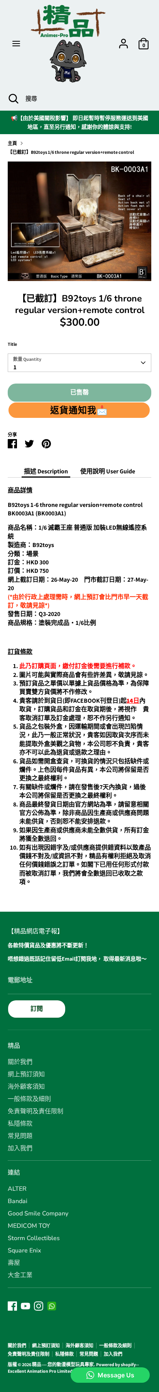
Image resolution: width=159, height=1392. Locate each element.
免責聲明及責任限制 (35, 1111)
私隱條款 (20, 1123)
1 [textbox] (15, 367)
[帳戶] (123, 40)
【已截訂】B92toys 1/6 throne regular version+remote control (71, 152)
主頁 (12, 143)
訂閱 (36, 1009)
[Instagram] (38, 1306)
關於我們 (20, 1062)
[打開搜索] (13, 99)
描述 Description (46, 471)
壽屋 (14, 1263)
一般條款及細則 (29, 1099)
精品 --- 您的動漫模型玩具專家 (63, 1364)
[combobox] (79, 362)
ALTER (17, 1189)
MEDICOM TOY (29, 1226)
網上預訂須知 (26, 1074)
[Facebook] (12, 1306)
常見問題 (20, 1136)
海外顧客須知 (26, 1086)
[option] (79, 221)
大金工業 (20, 1275)
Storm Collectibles (34, 1238)
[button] (79, 410)
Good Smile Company (38, 1213)
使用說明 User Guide (107, 471)
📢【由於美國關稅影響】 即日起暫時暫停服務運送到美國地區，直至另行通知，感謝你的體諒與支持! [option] (79, 122)
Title (12, 344)
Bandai (17, 1201)
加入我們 (20, 1148)
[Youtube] (25, 1306)
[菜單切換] (16, 43)
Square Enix (24, 1250)
